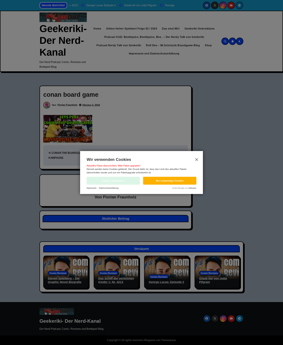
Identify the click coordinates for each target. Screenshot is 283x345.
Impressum (91, 188)
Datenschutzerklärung (109, 188)
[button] (169, 181)
